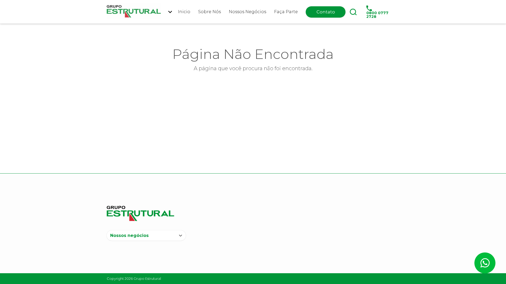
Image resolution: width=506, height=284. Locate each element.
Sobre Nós (209, 11)
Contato (326, 11)
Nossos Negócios (247, 11)
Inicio (184, 11)
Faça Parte (286, 11)
